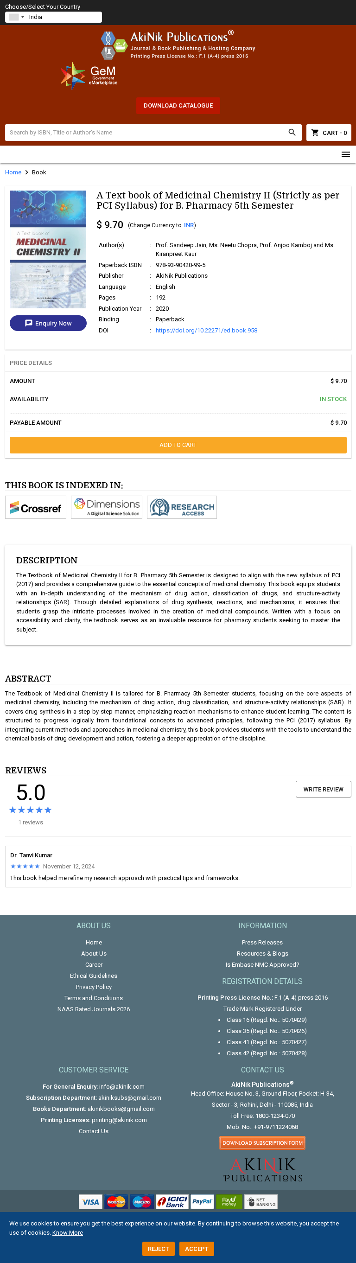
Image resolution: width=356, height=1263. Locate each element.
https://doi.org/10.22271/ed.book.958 (206, 330)
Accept (197, 1248)
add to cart (178, 444)
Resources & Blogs (262, 953)
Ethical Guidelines (93, 975)
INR (189, 225)
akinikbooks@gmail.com (121, 1108)
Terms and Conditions (93, 998)
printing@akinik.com (119, 1119)
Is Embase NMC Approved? (262, 964)
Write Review (323, 789)
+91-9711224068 (276, 1126)
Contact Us (93, 1131)
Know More (67, 1232)
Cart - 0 (329, 132)
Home (94, 942)
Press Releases (262, 942)
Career (93, 964)
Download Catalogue (178, 105)
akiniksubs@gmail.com (129, 1097)
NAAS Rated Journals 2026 (93, 1009)
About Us (94, 953)
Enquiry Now (48, 323)
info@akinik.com (122, 1086)
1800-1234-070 (275, 1115)
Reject (158, 1248)
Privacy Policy (94, 986)
